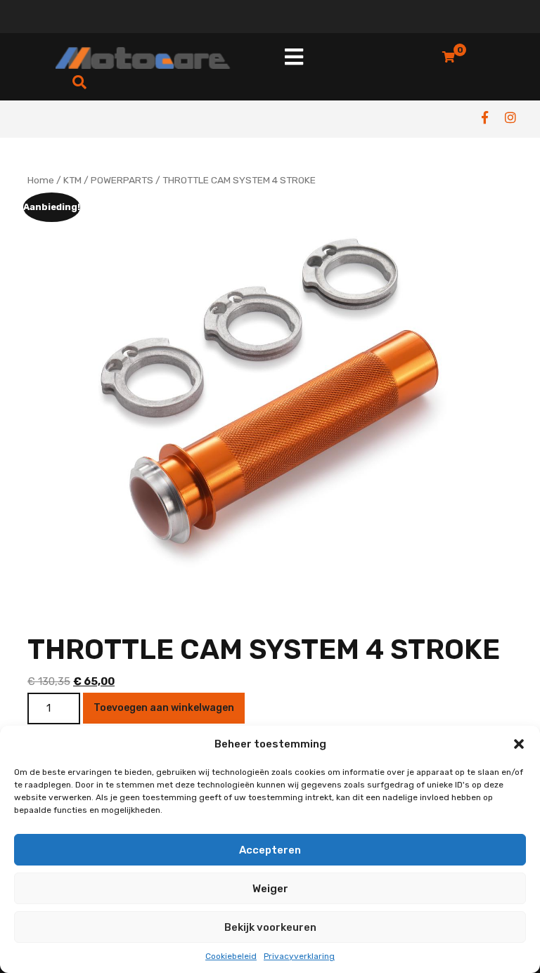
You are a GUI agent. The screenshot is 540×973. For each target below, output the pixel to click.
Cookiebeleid (231, 956)
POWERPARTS (122, 179)
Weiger (270, 888)
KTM (72, 179)
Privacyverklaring (299, 956)
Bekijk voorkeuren (270, 927)
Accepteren (270, 850)
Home (40, 179)
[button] (519, 744)
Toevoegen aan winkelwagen (164, 708)
